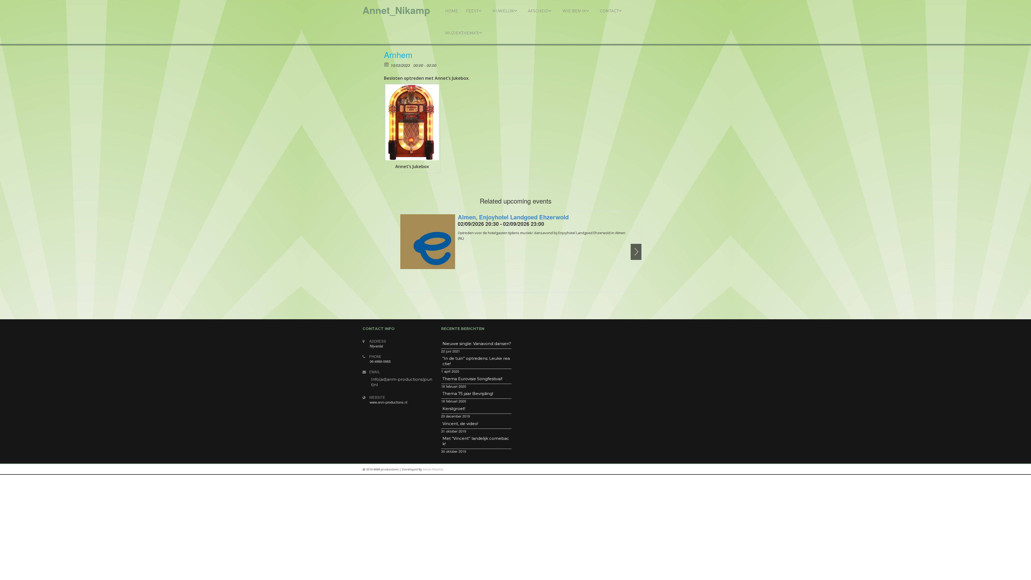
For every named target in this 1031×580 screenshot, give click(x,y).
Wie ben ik (574, 11)
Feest (472, 11)
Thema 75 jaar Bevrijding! (467, 393)
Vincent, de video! (460, 423)
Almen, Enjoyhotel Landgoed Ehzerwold (513, 217)
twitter (649, 469)
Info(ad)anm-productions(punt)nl (401, 382)
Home (451, 11)
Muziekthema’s (462, 33)
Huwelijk (503, 11)
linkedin (625, 469)
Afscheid (538, 11)
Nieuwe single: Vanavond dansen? (476, 343)
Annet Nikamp (433, 469)
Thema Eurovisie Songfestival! (472, 378)
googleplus (637, 469)
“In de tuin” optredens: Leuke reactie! (476, 361)
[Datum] (387, 64)
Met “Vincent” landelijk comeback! (475, 441)
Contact (609, 11)
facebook (661, 469)
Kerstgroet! (453, 408)
